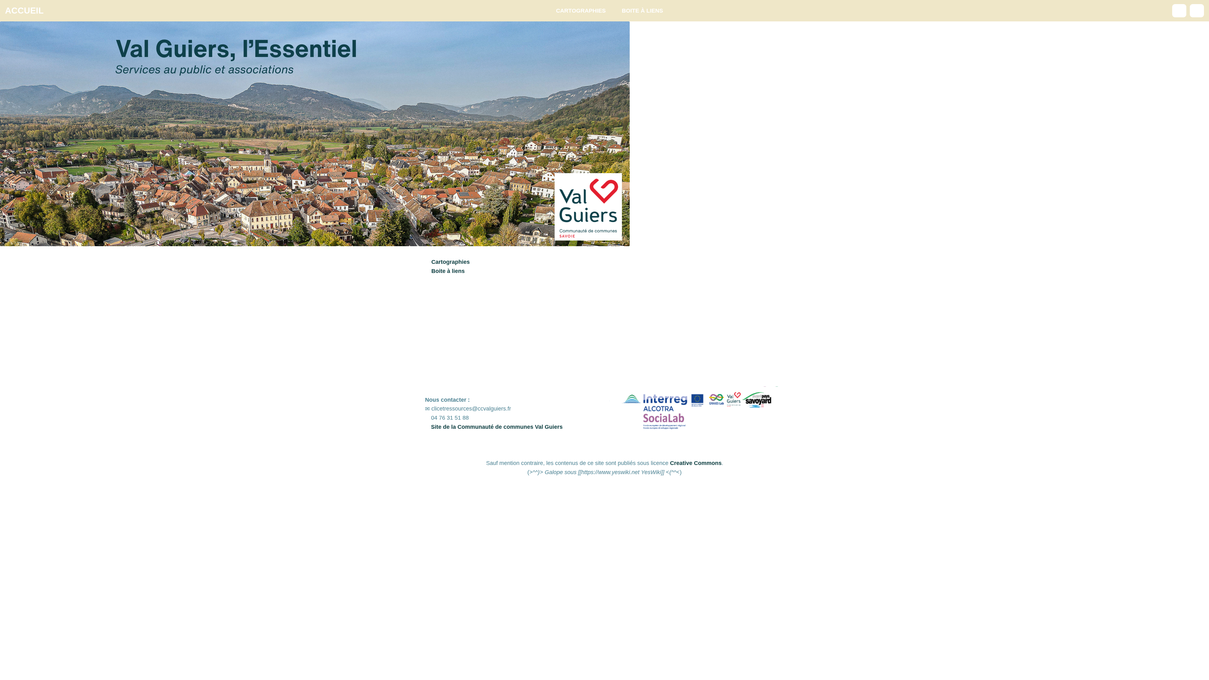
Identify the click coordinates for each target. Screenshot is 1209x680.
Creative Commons (696, 463)
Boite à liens (642, 11)
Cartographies (581, 11)
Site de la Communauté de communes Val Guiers (496, 427)
